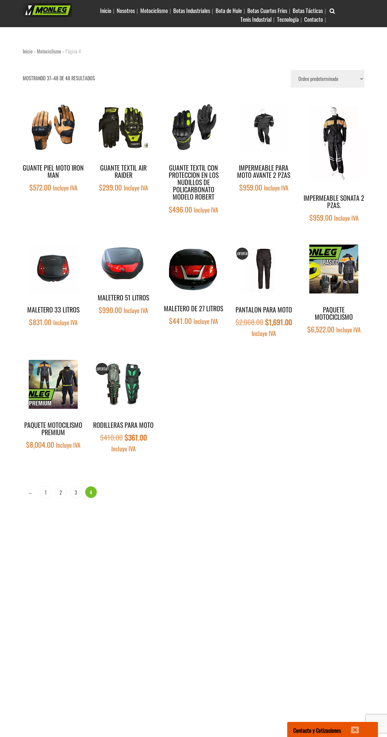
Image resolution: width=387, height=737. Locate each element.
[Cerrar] (351, 726)
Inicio (105, 10)
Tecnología (288, 19)
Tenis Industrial (256, 19)
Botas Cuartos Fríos (267, 10)
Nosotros (126, 10)
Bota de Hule (229, 10)
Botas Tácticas (308, 10)
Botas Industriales (191, 10)
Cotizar (75, 111)
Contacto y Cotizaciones (317, 730)
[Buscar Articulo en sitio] (332, 10)
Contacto (313, 19)
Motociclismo (154, 10)
